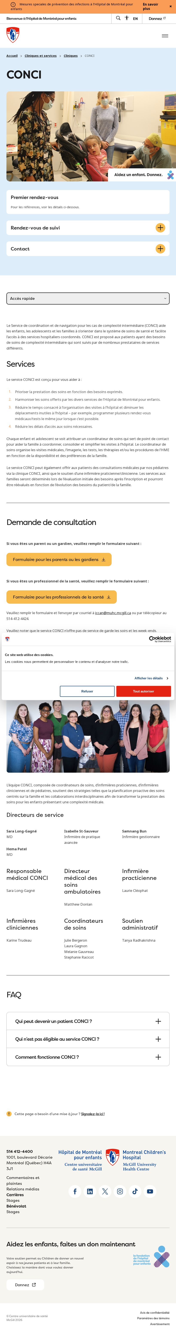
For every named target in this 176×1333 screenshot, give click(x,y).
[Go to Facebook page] (74, 1191)
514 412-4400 (19, 1151)
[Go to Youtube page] (150, 1191)
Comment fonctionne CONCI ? (47, 1057)
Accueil (12, 56)
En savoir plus (150, 6)
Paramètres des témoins (153, 1318)
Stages (13, 1200)
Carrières (15, 1194)
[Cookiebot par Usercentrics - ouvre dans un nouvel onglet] (152, 639)
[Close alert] (171, 6)
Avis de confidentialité (155, 1313)
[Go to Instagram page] (120, 1191)
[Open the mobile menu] (165, 36)
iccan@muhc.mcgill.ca (113, 612)
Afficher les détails (149, 678)
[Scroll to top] (165, 1303)
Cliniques (71, 56)
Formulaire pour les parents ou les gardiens (56, 559)
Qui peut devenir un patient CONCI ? (53, 1021)
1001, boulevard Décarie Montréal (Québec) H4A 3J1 (29, 1163)
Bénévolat (16, 1206)
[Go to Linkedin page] (89, 1191)
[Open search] (118, 18)
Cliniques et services (41, 56)
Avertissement (160, 1324)
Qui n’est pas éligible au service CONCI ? (57, 1039)
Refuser (87, 691)
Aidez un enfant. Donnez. (138, 175)
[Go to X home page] (105, 1191)
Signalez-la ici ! (93, 1113)
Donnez (156, 18)
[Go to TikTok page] (135, 1191)
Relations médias (22, 1189)
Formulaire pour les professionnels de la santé (58, 597)
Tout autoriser (143, 691)
